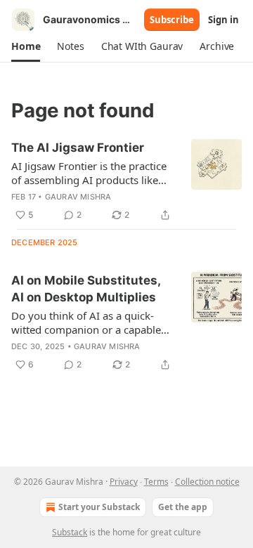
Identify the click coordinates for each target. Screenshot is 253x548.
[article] (126, 181)
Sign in (223, 19)
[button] (25, 46)
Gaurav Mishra (78, 197)
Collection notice (207, 482)
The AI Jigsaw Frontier (77, 148)
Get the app (182, 507)
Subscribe (172, 19)
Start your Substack (99, 507)
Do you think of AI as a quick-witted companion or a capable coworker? (86, 322)
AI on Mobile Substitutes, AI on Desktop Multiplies (85, 288)
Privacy (124, 482)
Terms (156, 482)
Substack (69, 532)
